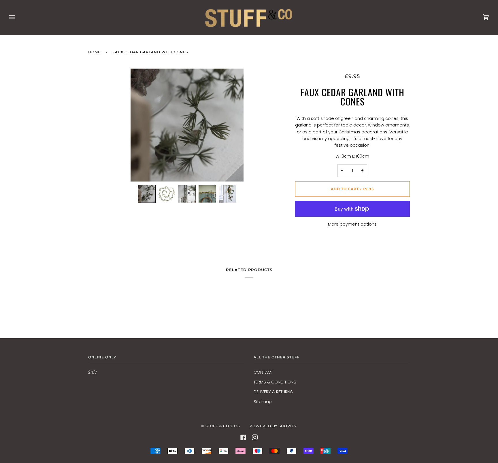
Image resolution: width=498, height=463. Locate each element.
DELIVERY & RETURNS (273, 392)
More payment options (352, 224)
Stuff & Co (217, 426)
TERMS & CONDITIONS (275, 382)
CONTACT (263, 372)
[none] (147, 194)
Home (94, 52)
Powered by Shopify (273, 426)
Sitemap (263, 402)
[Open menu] (18, 17)
